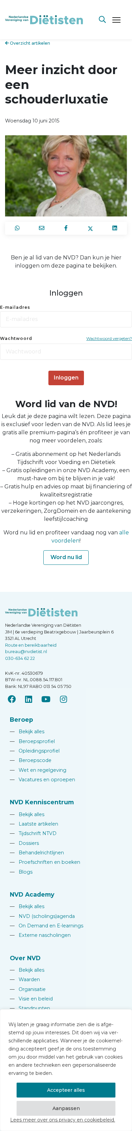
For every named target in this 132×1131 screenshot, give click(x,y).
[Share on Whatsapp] (17, 228)
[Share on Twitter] (90, 228)
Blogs (21, 872)
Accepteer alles (66, 1090)
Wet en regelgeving (38, 770)
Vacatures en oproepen (42, 780)
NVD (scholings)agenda (42, 916)
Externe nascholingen (40, 935)
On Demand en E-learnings (46, 926)
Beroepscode (30, 760)
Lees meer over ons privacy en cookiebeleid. (62, 1120)
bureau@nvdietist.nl (26, 651)
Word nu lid (66, 557)
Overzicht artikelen (29, 43)
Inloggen (66, 377)
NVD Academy (32, 894)
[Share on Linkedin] (115, 228)
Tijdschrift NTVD (33, 833)
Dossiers (24, 843)
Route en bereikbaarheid (31, 645)
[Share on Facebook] (66, 228)
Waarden (25, 979)
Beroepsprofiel (32, 741)
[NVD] (44, 19)
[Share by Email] (41, 228)
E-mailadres (15, 307)
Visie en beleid (31, 999)
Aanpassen (66, 1108)
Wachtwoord (16, 338)
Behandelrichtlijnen (37, 853)
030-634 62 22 (20, 658)
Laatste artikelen (34, 824)
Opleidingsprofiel (35, 751)
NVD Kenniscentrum (42, 802)
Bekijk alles (27, 732)
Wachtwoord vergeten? (109, 338)
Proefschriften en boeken (45, 862)
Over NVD (25, 958)
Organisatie (28, 989)
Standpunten (30, 1008)
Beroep (21, 719)
